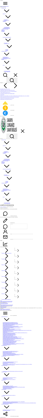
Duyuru (1, 300)
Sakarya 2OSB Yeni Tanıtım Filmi (4, 303)
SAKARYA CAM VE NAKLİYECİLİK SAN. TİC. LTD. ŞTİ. (7, 98)
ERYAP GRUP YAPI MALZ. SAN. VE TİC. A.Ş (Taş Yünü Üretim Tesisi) (8, 91)
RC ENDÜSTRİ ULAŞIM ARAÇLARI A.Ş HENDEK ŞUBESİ (7, 93)
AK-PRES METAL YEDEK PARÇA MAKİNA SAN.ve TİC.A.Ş (7, 90)
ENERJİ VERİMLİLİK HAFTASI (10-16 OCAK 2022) (6, 305)
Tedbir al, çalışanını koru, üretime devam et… (5, 309)
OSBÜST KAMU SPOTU (3, 307)
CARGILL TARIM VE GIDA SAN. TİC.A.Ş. (5, 92)
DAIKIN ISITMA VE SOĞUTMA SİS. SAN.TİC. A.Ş (6, 99)
